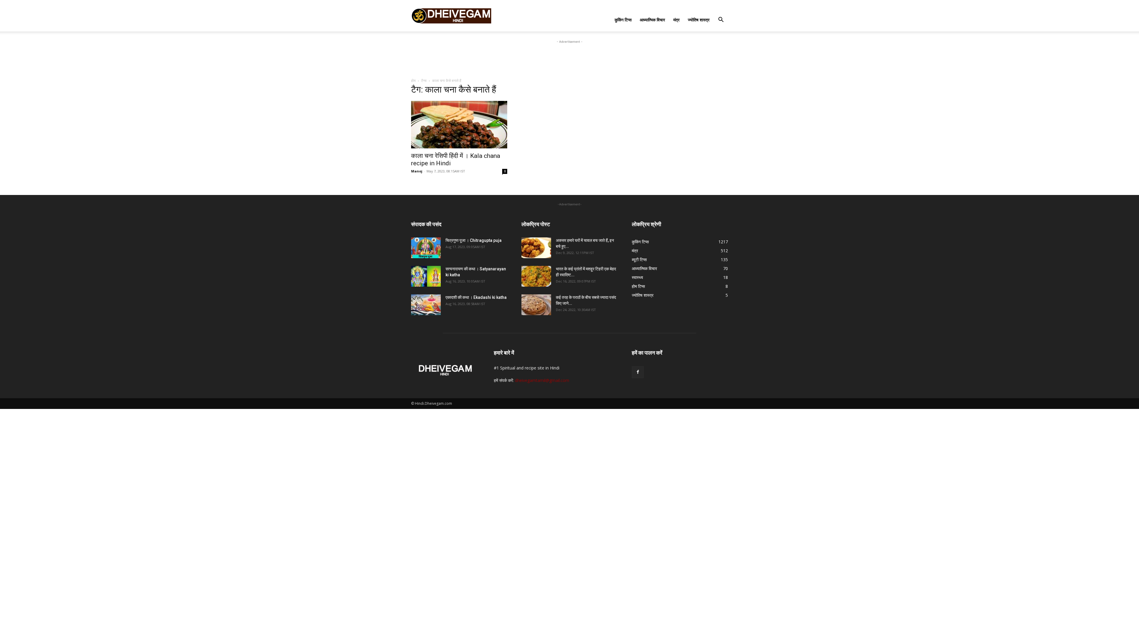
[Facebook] (638, 372)
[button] (721, 20)
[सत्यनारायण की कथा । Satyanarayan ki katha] (426, 276)
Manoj (416, 171)
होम (413, 80)
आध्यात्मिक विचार (652, 20)
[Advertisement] (569, 58)
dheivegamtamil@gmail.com (542, 380)
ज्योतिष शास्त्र (699, 20)
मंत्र (676, 20)
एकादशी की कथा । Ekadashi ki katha (476, 297)
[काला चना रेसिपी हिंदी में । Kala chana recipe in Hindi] (459, 124)
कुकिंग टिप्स (623, 20)
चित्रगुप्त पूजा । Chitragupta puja (474, 240)
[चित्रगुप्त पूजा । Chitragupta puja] (426, 247)
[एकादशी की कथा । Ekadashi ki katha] (426, 304)
